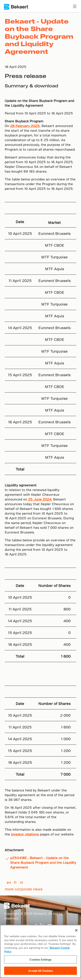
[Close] (76, 930)
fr (15, 882)
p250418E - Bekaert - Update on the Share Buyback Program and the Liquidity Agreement (43, 862)
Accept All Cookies (40, 970)
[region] (40, 951)
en (9, 882)
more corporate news (23, 889)
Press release (25, 75)
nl (21, 882)
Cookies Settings (40, 959)
